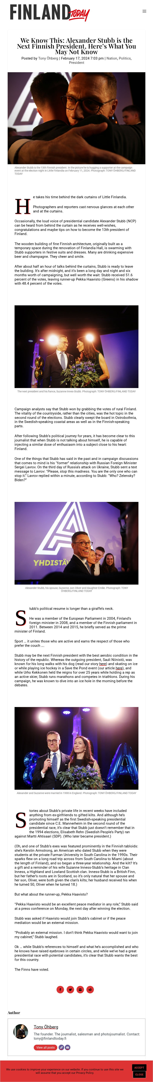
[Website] (61, 1047)
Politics (125, 58)
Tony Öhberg (48, 58)
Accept (139, 1067)
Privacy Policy (84, 1073)
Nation (112, 58)
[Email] (67, 1047)
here (102, 664)
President (76, 62)
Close (139, 1074)
